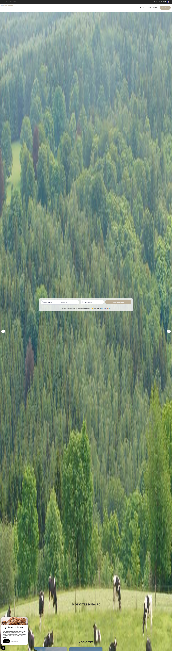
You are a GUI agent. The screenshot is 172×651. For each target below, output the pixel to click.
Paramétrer (14, 641)
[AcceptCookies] (3, 648)
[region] (14, 631)
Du (45, 302)
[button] (3, 331)
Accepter (6, 641)
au (61, 302)
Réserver (165, 7)
